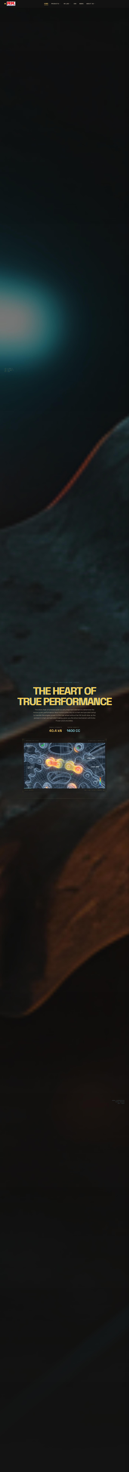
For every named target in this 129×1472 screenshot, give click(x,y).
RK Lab (67, 4)
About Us (91, 4)
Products (56, 4)
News (81, 4)
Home (46, 3)
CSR (75, 4)
